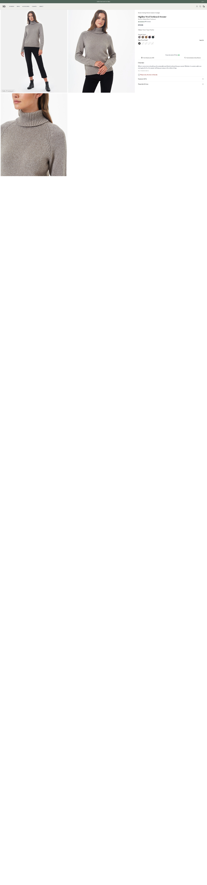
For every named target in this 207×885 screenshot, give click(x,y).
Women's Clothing (142, 12)
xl (152, 43)
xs (139, 43)
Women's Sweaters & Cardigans (153, 12)
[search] (200, 6)
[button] (171, 22)
